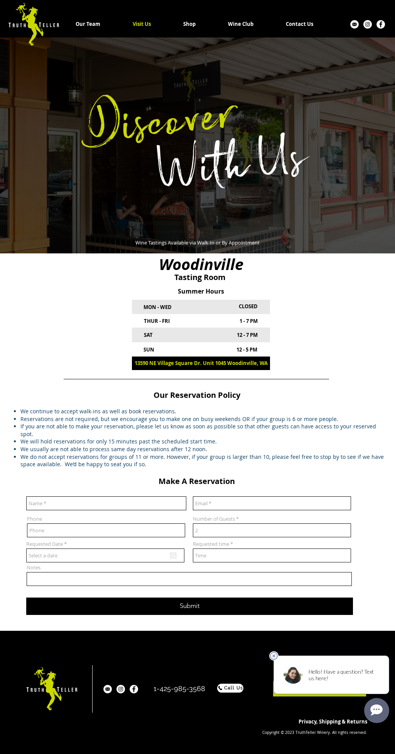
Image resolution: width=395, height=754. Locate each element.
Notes (34, 567)
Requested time (211, 544)
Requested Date (47, 544)
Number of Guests (214, 518)
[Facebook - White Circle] (380, 24)
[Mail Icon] (354, 24)
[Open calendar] (173, 555)
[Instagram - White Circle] (367, 24)
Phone (34, 518)
